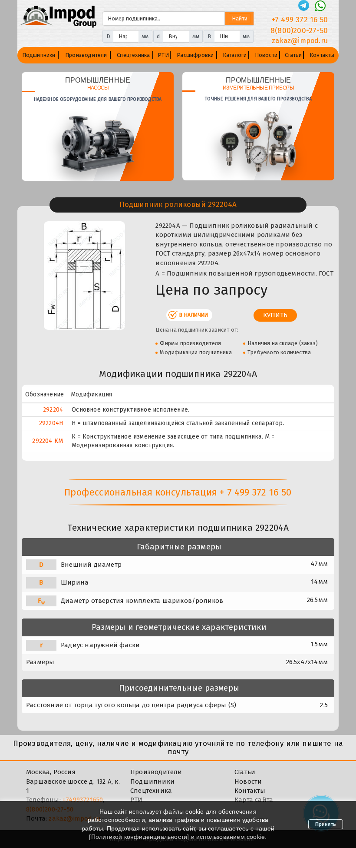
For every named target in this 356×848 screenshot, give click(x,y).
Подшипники (39, 55)
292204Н (51, 423)
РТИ (163, 55)
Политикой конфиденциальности (139, 836)
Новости (266, 55)
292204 (53, 409)
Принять (325, 824)
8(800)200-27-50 (299, 30)
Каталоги (235, 55)
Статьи (293, 55)
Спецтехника (133, 55)
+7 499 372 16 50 (300, 19)
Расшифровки (195, 55)
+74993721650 (83, 800)
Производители (86, 55)
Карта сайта (253, 800)
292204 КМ (47, 441)
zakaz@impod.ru (300, 41)
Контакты (322, 55)
